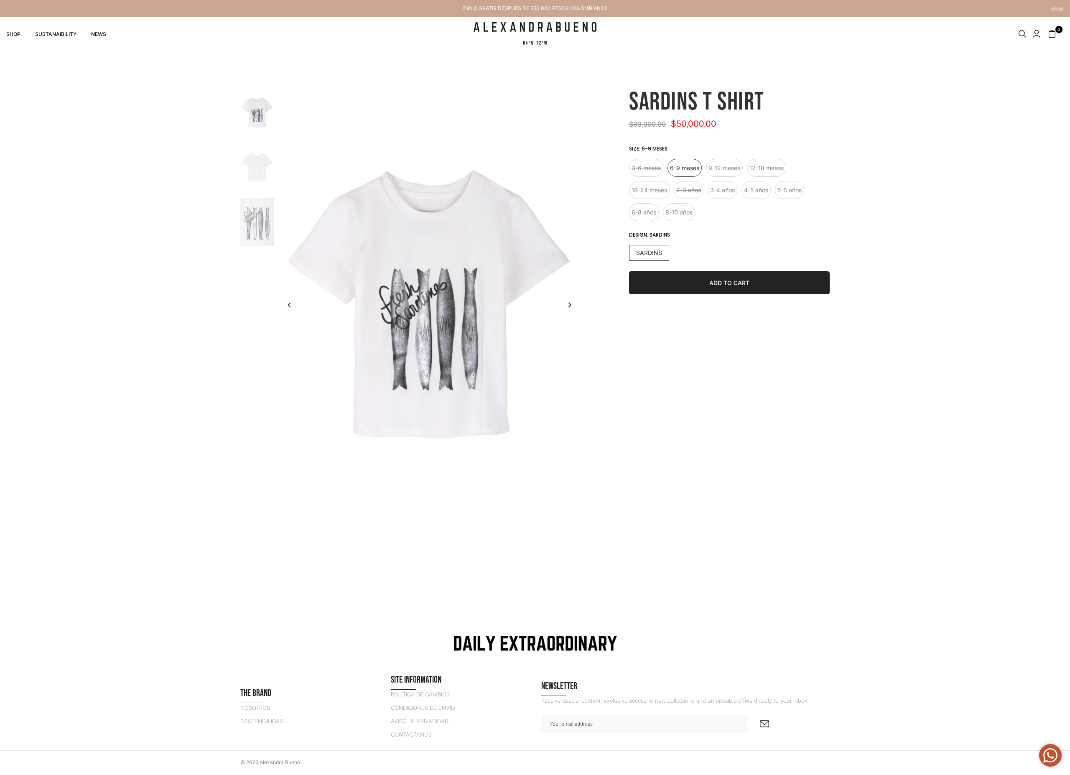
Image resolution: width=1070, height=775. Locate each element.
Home (248, 65)
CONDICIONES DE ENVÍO (423, 707)
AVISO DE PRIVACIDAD (419, 721)
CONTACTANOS (411, 734)
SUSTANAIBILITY (55, 34)
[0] (1052, 34)
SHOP (13, 34)
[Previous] (295, 305)
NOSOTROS (255, 707)
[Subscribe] (764, 723)
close (12, 8)
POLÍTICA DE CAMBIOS (420, 694)
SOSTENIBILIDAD (261, 721)
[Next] (563, 305)
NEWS (98, 34)
